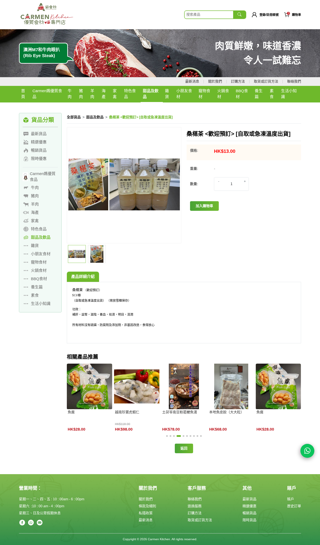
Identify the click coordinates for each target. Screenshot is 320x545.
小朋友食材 (184, 94)
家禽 (115, 94)
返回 (183, 448)
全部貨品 (74, 117)
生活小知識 (289, 94)
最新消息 (192, 81)
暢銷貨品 (249, 513)
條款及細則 (147, 506)
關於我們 (215, 81)
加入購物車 (204, 206)
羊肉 (92, 94)
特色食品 (130, 94)
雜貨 (167, 94)
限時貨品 (249, 520)
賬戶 (290, 499)
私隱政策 (146, 513)
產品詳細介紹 (83, 276)
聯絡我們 (294, 81)
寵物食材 (204, 94)
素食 (272, 94)
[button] (167, 436)
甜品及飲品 (150, 94)
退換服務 (195, 506)
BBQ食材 (242, 94)
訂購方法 (238, 81)
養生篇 (259, 94)
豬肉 (81, 94)
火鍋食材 (223, 94)
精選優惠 (249, 506)
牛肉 (70, 94)
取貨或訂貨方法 (266, 81)
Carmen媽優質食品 (47, 94)
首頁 (23, 94)
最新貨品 (249, 499)
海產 (104, 94)
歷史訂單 (294, 506)
